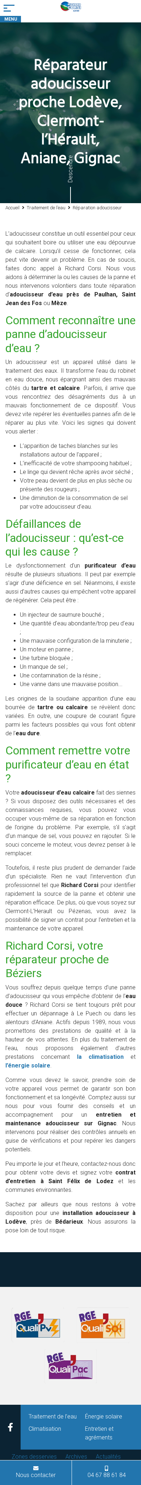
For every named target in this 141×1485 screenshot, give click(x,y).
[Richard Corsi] (70, 11)
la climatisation (100, 1056)
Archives (76, 1456)
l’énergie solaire (27, 1065)
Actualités (108, 1456)
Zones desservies (34, 1456)
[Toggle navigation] (10, 8)
